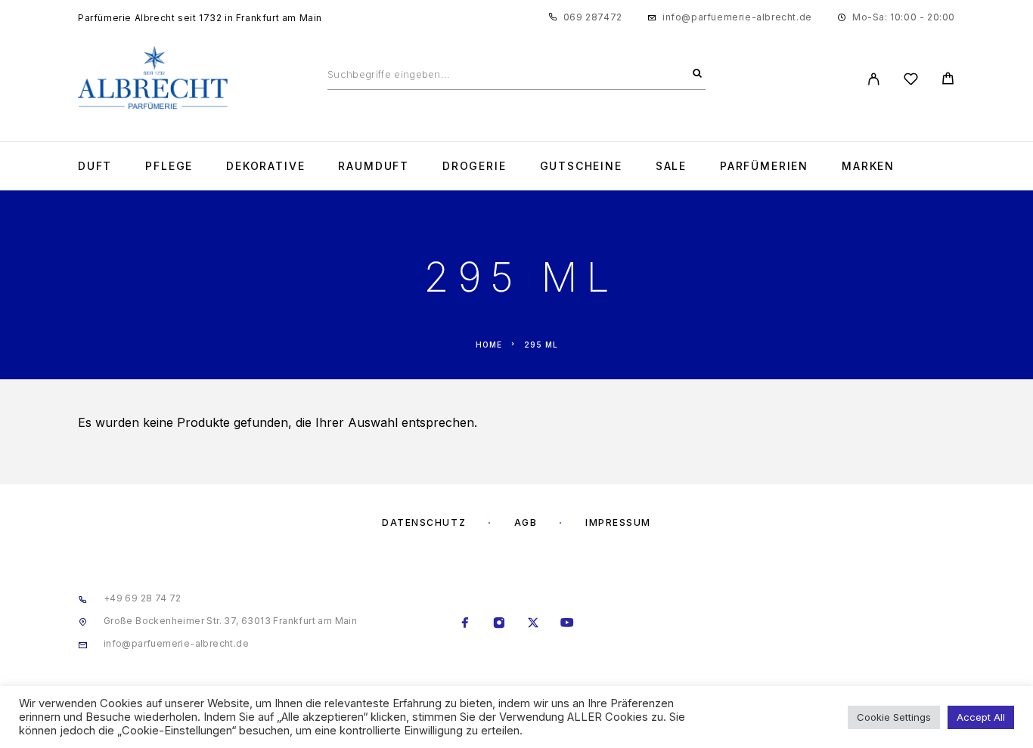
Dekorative (265, 166)
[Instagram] (499, 624)
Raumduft (373, 166)
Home (489, 344)
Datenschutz (424, 522)
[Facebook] (465, 624)
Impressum (618, 522)
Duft (95, 166)
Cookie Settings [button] (894, 717)
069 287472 (592, 17)
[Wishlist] (910, 81)
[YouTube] (568, 624)
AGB (526, 522)
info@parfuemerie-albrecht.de (737, 17)
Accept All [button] (981, 717)
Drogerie (474, 166)
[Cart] (947, 80)
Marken (868, 166)
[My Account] (873, 78)
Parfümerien (764, 166)
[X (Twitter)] (533, 624)
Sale (671, 166)
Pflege (169, 166)
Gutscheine (581, 166)
